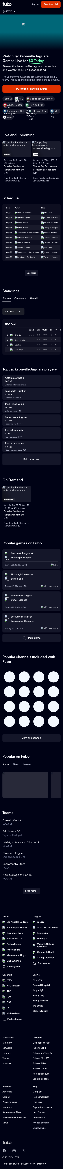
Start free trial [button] (51, 4)
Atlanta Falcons (14, 105)
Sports (5, 764)
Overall (34, 298)
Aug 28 (9, 217)
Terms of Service (10, 1164)
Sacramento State (13, 863)
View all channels (31, 737)
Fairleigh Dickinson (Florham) (20, 842)
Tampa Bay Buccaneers (42, 99)
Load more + (31, 891)
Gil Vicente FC (11, 831)
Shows (16, 764)
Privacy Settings (41, 1122)
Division (6, 298)
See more (31, 273)
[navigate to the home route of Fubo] (7, 4)
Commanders (20, 340)
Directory (41, 1164)
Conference (20, 298)
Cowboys (19, 350)
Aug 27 (9, 213)
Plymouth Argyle (12, 853)
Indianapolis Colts (16, 111)
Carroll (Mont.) (11, 820)
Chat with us (39, 1128)
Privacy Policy (28, 1164)
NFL (21, 99)
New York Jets (37, 105)
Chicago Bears (40, 111)
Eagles (18, 345)
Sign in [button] (35, 4)
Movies (27, 764)
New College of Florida (17, 874)
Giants (18, 335)
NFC (56, 111)
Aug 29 (9, 257)
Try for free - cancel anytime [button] (31, 88)
